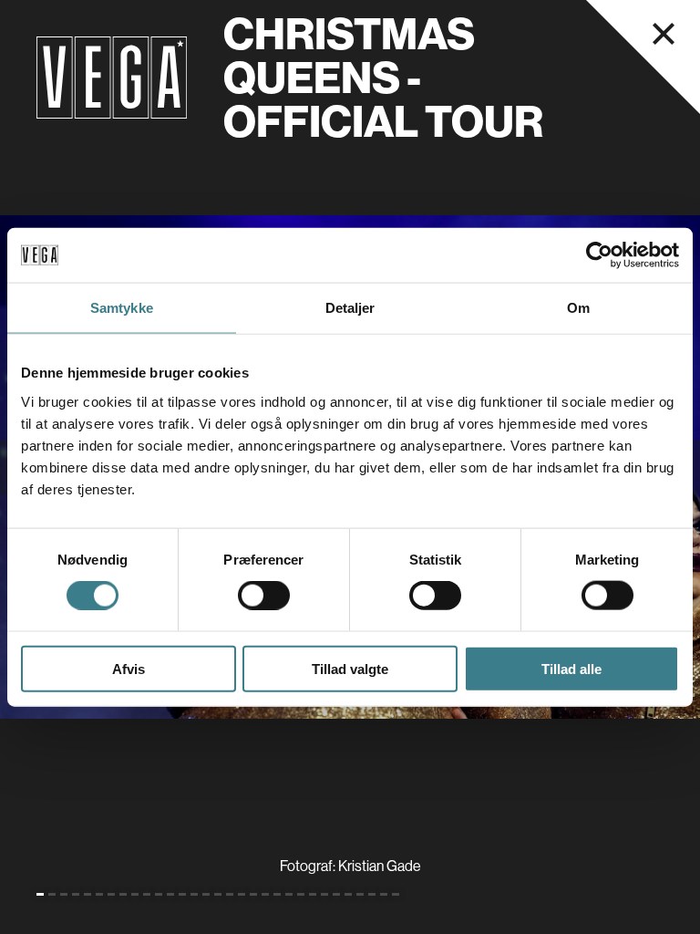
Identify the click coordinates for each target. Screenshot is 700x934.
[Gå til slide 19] (253, 894)
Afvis (128, 668)
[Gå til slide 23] (300, 894)
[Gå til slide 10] (146, 894)
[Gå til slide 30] (383, 894)
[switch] (264, 595)
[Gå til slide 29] (372, 894)
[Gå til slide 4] (75, 894)
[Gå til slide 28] (360, 894)
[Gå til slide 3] (63, 894)
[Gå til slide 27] (348, 894)
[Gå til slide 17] (229, 894)
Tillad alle (571, 668)
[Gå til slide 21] (277, 894)
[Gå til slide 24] (312, 894)
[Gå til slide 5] (87, 894)
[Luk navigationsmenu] (663, 34)
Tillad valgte (350, 668)
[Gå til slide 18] (241, 894)
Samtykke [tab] (121, 308)
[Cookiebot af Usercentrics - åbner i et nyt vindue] (599, 255)
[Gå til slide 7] (111, 894)
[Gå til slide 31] (395, 894)
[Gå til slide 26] (336, 894)
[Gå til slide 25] (324, 894)
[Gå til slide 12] (170, 894)
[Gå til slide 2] (52, 894)
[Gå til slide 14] (194, 894)
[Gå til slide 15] (206, 894)
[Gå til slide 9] (135, 894)
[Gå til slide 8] (123, 894)
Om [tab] (578, 308)
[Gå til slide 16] (217, 894)
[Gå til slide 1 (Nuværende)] (40, 894)
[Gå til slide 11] (158, 894)
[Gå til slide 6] (99, 894)
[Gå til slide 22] (289, 894)
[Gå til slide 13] (182, 894)
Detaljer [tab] (350, 308)
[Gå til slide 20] (265, 894)
